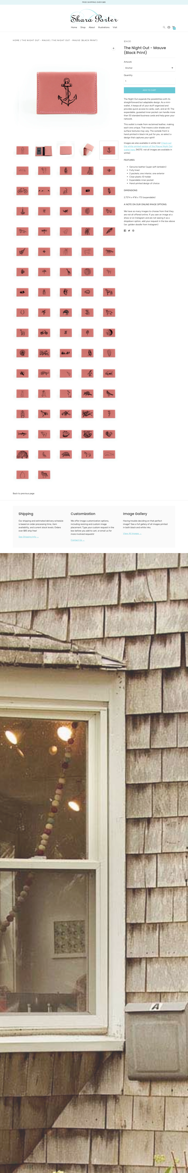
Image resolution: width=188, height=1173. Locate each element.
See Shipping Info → (29, 536)
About (92, 27)
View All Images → (132, 533)
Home (74, 27)
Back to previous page (23, 493)
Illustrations (103, 27)
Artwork (128, 62)
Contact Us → (78, 540)
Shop (82, 27)
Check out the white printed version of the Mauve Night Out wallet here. (148, 146)
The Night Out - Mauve (36, 40)
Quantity (128, 75)
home (16, 40)
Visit (115, 27)
